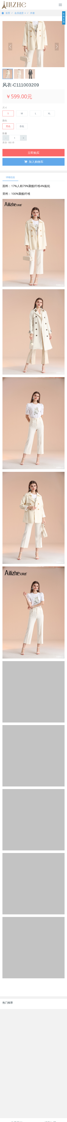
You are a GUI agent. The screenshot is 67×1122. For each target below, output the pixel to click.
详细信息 (10, 177)
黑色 (8, 126)
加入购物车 (36, 162)
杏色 (22, 126)
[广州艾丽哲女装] (14, 5)
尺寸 (4, 107)
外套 (32, 12)
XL (49, 113)
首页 (8, 12)
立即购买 (33, 153)
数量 (4, 133)
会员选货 (19, 12)
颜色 (4, 120)
